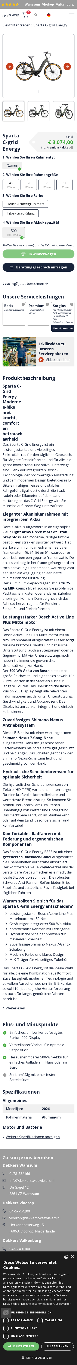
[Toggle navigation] (68, 15)
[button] (38, 1357)
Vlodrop (48, 4)
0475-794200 (19, 1211)
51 (29, 185)
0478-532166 (19, 1173)
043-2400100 (19, 1249)
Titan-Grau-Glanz (21, 213)
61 (65, 185)
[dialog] (38, 1308)
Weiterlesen (15, 1008)
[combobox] (52, 15)
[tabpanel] (38, 66)
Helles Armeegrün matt (25, 204)
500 (14, 232)
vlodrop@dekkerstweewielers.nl (34, 1218)
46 (11, 185)
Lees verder (63, 1304)
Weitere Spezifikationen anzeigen (33, 1136)
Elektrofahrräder (16, 25)
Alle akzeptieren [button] (21, 1346)
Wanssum (32, 4)
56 (47, 185)
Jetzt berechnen (23, 283)
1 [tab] (39, 91)
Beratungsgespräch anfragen (41, 267)
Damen (12, 165)
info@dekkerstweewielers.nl (31, 1180)
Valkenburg (65, 4)
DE (55, 15)
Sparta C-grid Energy (50, 25)
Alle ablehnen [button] (57, 1346)
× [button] (72, 1256)
